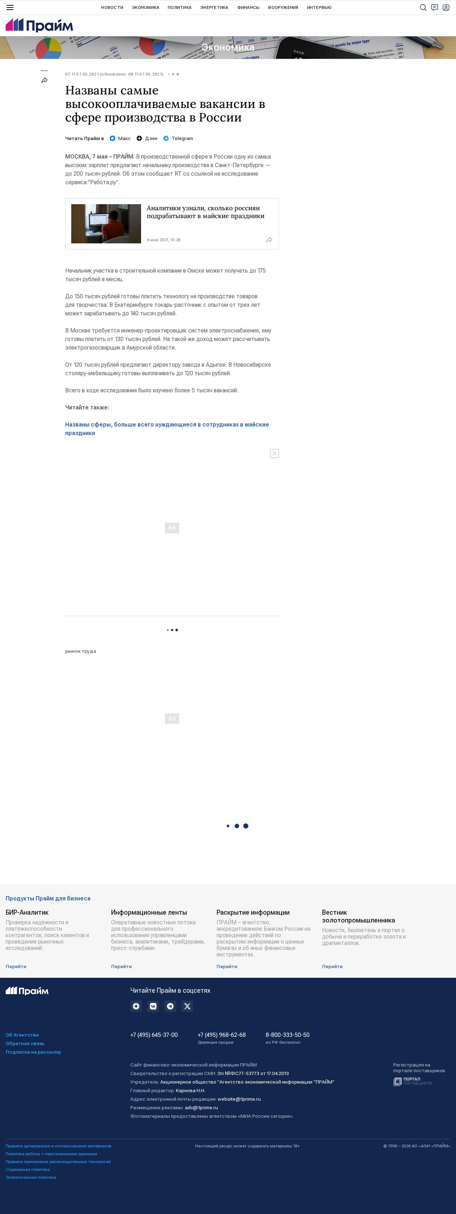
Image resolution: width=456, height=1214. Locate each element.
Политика (180, 7)
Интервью (319, 7)
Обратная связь (25, 1043)
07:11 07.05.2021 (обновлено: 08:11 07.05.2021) (114, 74)
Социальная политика (28, 1169)
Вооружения (283, 7)
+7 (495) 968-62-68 (222, 1038)
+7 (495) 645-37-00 (154, 1035)
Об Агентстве (22, 1035)
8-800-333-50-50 (288, 1038)
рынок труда (80, 651)
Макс (124, 138)
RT (178, 173)
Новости (112, 7)
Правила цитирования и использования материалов (59, 1145)
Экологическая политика (31, 1177)
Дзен (151, 138)
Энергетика (214, 7)
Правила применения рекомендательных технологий (58, 1161)
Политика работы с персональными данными (51, 1153)
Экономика (145, 7)
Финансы (248, 7)
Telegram (182, 138)
